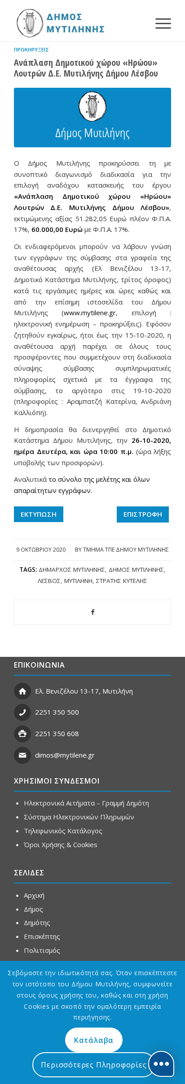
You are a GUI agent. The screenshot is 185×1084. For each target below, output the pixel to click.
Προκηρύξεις (31, 49)
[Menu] (158, 23)
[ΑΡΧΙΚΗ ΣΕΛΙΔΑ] (59, 23)
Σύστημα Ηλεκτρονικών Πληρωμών (79, 816)
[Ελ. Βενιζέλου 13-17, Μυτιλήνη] (22, 691)
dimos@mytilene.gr (65, 754)
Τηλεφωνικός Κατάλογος (63, 830)
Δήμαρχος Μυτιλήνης (72, 570)
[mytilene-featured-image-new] (92, 117)
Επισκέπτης (42, 936)
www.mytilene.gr (90, 312)
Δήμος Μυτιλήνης (136, 570)
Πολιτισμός (42, 950)
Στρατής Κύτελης (121, 581)
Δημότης (37, 922)
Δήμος (33, 908)
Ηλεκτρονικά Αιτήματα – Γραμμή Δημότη (86, 802)
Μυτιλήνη (78, 581)
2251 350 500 (57, 711)
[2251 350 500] (22, 712)
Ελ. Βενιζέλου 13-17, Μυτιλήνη (84, 690)
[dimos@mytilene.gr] (22, 755)
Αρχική (34, 895)
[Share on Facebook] (92, 612)
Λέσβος (49, 581)
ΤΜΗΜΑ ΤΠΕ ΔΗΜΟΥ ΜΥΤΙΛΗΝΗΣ (126, 549)
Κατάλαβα (94, 1040)
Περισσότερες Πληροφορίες (93, 1065)
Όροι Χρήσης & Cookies (60, 844)
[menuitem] (158, 23)
